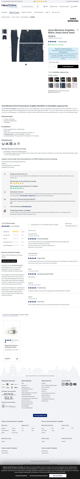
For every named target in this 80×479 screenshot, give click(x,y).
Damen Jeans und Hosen (9, 421)
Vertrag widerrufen (40, 415)
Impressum (24, 385)
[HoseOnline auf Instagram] (63, 385)
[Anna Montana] (73, 22)
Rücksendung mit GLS (27, 404)
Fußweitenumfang (8, 134)
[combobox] (28, 6)
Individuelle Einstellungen (21, 475)
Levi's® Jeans (65, 425)
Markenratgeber (46, 395)
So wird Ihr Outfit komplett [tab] (10, 314)
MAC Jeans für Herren (47, 425)
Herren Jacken (46, 448)
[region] (23, 47)
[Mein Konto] (54, 6)
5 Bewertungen (62, 41)
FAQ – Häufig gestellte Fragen (49, 385)
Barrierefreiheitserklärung (28, 396)
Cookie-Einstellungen (27, 407)
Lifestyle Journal (46, 397)
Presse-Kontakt (45, 387)
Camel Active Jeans (67, 438)
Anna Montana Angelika (10, 108)
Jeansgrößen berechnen (48, 399)
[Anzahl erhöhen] (55, 66)
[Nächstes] (44, 47)
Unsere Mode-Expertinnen (48, 393)
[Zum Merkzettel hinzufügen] (77, 30)
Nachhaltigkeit (25, 405)
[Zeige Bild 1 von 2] (25, 64)
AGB (23, 383)
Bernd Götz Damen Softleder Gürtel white (11, 346)
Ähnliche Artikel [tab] (23, 314)
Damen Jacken (6, 448)
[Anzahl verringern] (49, 66)
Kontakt (43, 383)
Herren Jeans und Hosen (49, 421)
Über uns (44, 391)
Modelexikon (45, 401)
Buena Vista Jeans (6, 438)
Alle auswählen (57, 475)
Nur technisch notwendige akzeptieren (39, 475)
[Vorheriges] (10, 47)
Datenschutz (25, 391)
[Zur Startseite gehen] (10, 6)
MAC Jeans (4, 425)
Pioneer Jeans (45, 438)
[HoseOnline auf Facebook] (67, 385)
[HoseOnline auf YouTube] (74, 385)
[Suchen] (37, 6)
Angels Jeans (25, 425)
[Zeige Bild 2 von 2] (28, 64)
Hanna (28, 210)
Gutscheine (44, 389)
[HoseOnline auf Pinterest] (70, 385)
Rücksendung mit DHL (27, 402)
